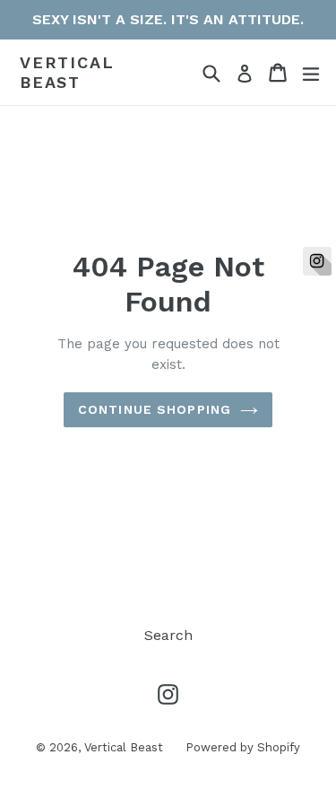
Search (168, 635)
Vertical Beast (67, 72)
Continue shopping (154, 409)
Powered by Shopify (242, 747)
